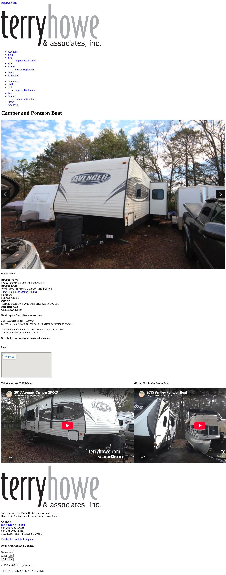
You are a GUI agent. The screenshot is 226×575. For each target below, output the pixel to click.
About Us (13, 75)
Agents (11, 66)
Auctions (12, 51)
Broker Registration (25, 69)
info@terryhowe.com (13, 524)
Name (4, 552)
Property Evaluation (25, 60)
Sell (10, 57)
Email (4, 555)
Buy (10, 63)
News (11, 72)
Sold (10, 54)
